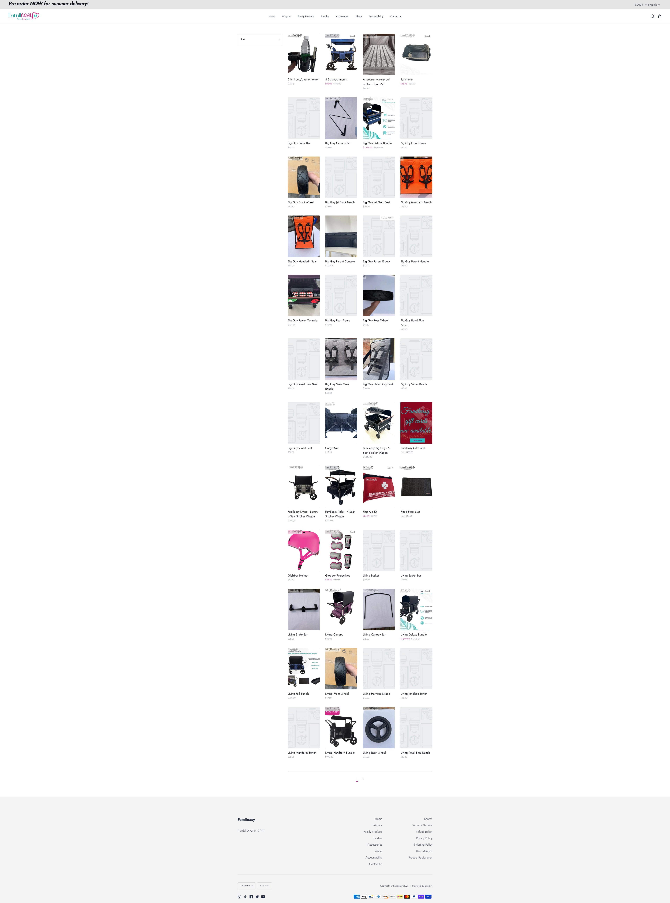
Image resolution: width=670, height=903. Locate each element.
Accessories (375, 844)
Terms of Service (422, 825)
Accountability (374, 857)
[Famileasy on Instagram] (239, 896)
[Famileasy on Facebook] (251, 896)
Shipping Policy (423, 844)
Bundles (377, 838)
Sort (242, 39)
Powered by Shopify (422, 885)
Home (378, 819)
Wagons (377, 825)
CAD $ (639, 5)
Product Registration (420, 857)
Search (428, 819)
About (378, 851)
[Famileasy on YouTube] (263, 896)
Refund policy (424, 832)
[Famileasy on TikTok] (245, 896)
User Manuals (424, 851)
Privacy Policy (424, 838)
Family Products (373, 832)
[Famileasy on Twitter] (257, 896)
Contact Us (375, 864)
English (652, 5)
